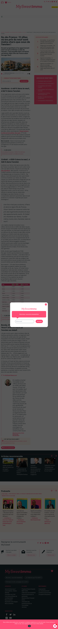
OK (29, 626)
